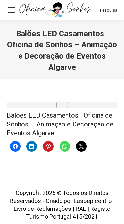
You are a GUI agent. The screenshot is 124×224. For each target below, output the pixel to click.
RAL (81, 208)
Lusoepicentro (93, 200)
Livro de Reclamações (42, 208)
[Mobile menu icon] (11, 9)
